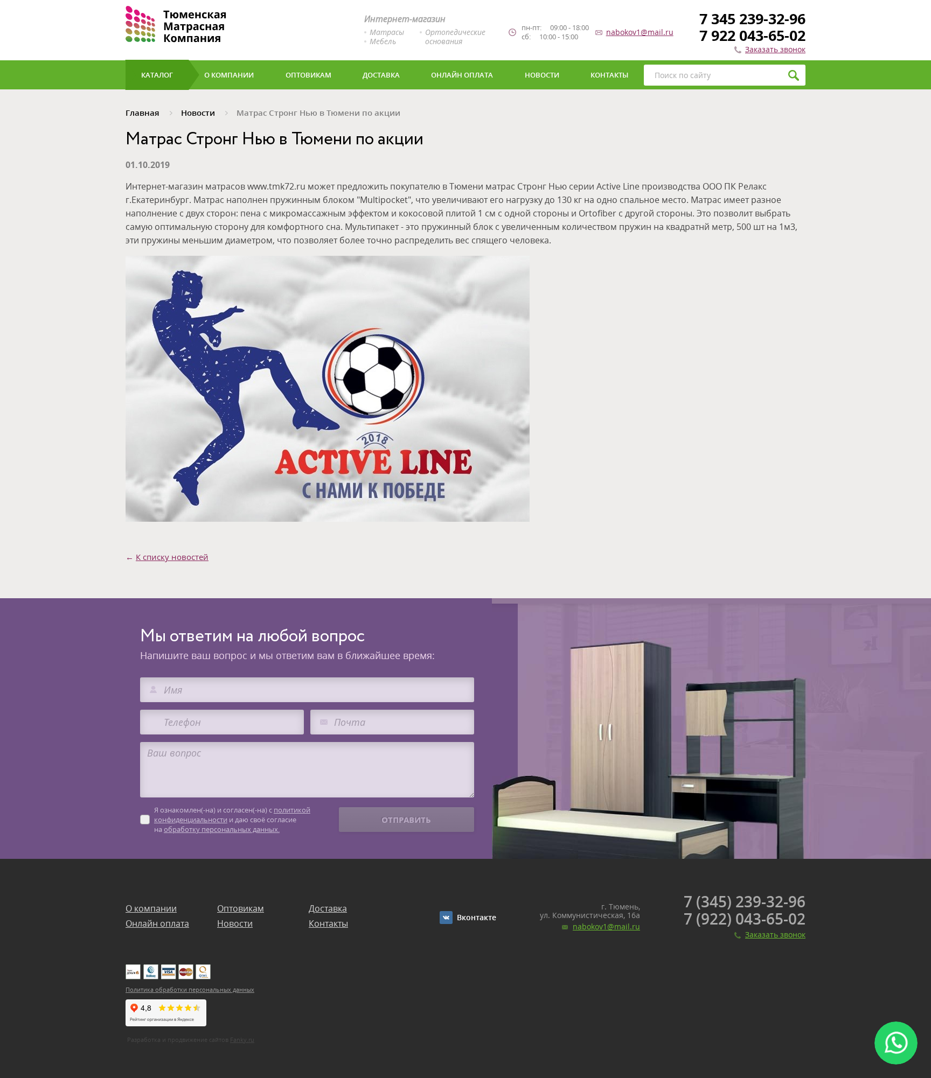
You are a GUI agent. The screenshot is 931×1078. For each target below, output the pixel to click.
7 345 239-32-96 (752, 18)
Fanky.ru (242, 1039)
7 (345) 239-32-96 (744, 901)
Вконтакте (476, 917)
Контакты (328, 923)
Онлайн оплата (157, 923)
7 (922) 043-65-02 (744, 918)
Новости (235, 923)
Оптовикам (240, 908)
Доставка (328, 908)
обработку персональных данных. (222, 829)
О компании (151, 908)
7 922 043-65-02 (752, 35)
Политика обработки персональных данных (190, 989)
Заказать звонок (775, 49)
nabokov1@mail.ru (639, 32)
